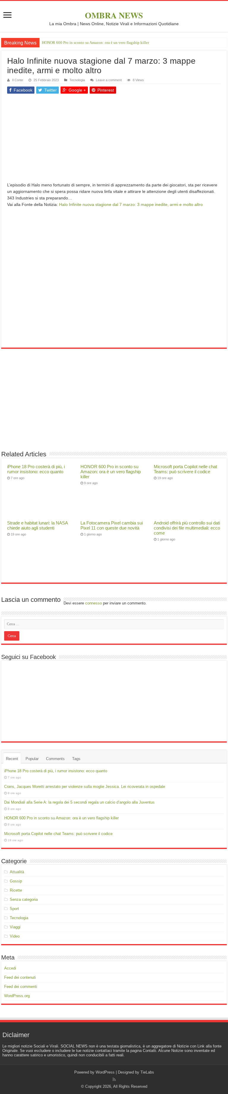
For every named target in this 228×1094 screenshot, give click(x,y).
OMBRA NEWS (114, 15)
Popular (32, 758)
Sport (14, 908)
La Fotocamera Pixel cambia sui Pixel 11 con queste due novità (111, 525)
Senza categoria (24, 899)
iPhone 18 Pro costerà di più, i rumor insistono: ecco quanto (36, 469)
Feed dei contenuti (20, 977)
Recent (12, 758)
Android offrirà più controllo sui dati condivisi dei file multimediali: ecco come (187, 527)
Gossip (16, 881)
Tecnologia (77, 80)
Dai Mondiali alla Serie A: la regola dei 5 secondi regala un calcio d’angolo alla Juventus (79, 802)
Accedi (10, 968)
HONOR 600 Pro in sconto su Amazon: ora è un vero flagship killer (95, 42)
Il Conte (17, 80)
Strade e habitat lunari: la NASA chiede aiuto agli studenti (37, 525)
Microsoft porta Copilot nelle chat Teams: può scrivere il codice (185, 469)
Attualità (17, 872)
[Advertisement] (114, 140)
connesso (93, 603)
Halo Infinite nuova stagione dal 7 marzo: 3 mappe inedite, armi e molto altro (131, 204)
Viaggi (15, 927)
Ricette (16, 890)
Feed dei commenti (20, 986)
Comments (55, 758)
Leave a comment (109, 80)
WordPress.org (17, 996)
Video (15, 936)
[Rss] (114, 1079)
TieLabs (147, 1072)
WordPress (105, 1072)
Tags (76, 758)
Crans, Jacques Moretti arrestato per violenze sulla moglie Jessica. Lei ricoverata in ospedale (84, 786)
